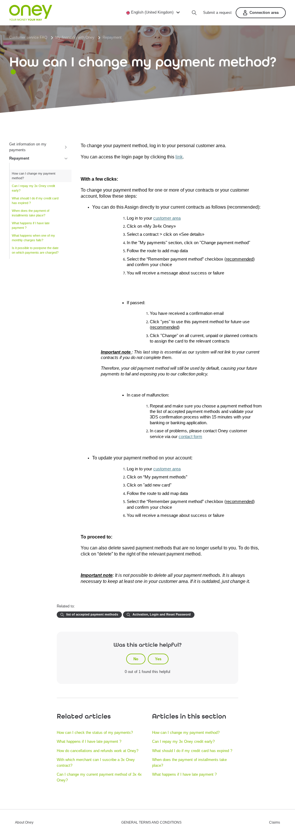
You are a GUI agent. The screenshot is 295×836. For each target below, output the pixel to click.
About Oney (24, 822)
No (135, 659)
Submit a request (217, 12)
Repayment (112, 37)
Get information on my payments (27, 147)
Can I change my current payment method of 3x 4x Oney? (99, 777)
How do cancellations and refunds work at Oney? (97, 751)
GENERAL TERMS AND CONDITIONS (151, 822)
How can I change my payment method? (33, 176)
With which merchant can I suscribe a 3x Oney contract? (96, 763)
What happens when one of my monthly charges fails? (33, 238)
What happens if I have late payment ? (31, 225)
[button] (153, 12)
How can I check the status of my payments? (95, 732)
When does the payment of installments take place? (30, 213)
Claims (274, 822)
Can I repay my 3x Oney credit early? (33, 188)
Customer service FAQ (28, 37)
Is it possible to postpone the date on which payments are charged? (35, 250)
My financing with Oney (74, 37)
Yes (158, 659)
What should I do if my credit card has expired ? (35, 201)
